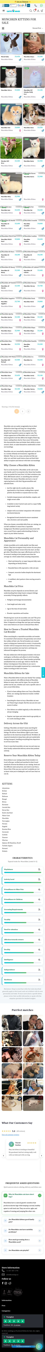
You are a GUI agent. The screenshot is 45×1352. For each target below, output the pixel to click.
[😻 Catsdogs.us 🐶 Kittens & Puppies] (13, 10)
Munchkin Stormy (29, 286)
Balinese (5, 796)
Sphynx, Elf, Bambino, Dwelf (11, 843)
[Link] (4, 11)
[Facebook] (3, 1283)
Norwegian (6, 821)
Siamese (5, 837)
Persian (4, 824)
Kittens (7, 783)
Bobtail (4, 793)
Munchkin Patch (29, 301)
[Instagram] (6, 1283)
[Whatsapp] (41, 5)
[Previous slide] (4, 1156)
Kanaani (5, 848)
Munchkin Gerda (29, 375)
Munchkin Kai (28, 210)
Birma (4, 802)
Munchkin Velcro (6, 90)
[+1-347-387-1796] (36, 5)
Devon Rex (5, 810)
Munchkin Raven (29, 176)
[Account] (38, 11)
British (4, 791)
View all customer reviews (10, 1135)
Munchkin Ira (28, 360)
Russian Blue (6, 829)
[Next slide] (41, 1156)
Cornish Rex (6, 807)
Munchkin (5, 818)
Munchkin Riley (6, 196)
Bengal (4, 799)
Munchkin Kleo (5, 344)
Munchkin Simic (29, 127)
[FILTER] (43, 676)
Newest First (38, 28)
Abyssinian (6, 788)
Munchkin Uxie (5, 127)
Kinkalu (4, 851)
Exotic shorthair (7, 813)
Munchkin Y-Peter (29, 317)
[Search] (30, 10)
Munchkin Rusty (29, 161)
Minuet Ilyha (5, 56)
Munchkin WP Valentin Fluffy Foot (28, 92)
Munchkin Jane (5, 210)
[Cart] (42, 11)
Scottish (4, 835)
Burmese (5, 804)
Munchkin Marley (29, 389)
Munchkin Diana (6, 331)
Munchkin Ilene (6, 375)
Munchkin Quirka (6, 317)
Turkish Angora (7, 845)
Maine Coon (6, 815)
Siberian (5, 840)
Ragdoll (4, 826)
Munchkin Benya (29, 56)
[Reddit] (9, 1283)
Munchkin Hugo (6, 389)
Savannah (5, 832)
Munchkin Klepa (29, 331)
